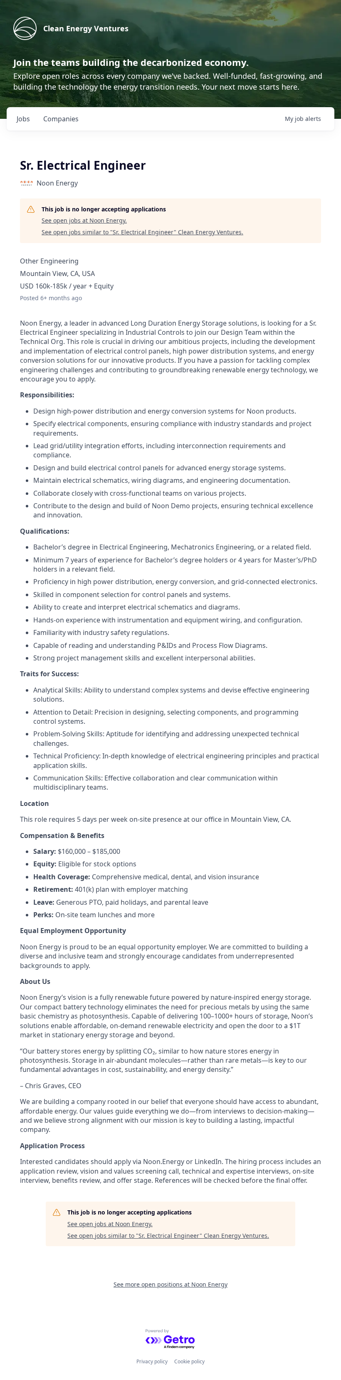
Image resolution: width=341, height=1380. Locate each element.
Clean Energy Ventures (85, 28)
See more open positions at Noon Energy (170, 1284)
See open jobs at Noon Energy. (84, 220)
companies (61, 118)
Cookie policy (189, 1361)
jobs (23, 118)
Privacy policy (152, 1361)
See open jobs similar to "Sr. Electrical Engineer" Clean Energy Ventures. (142, 232)
